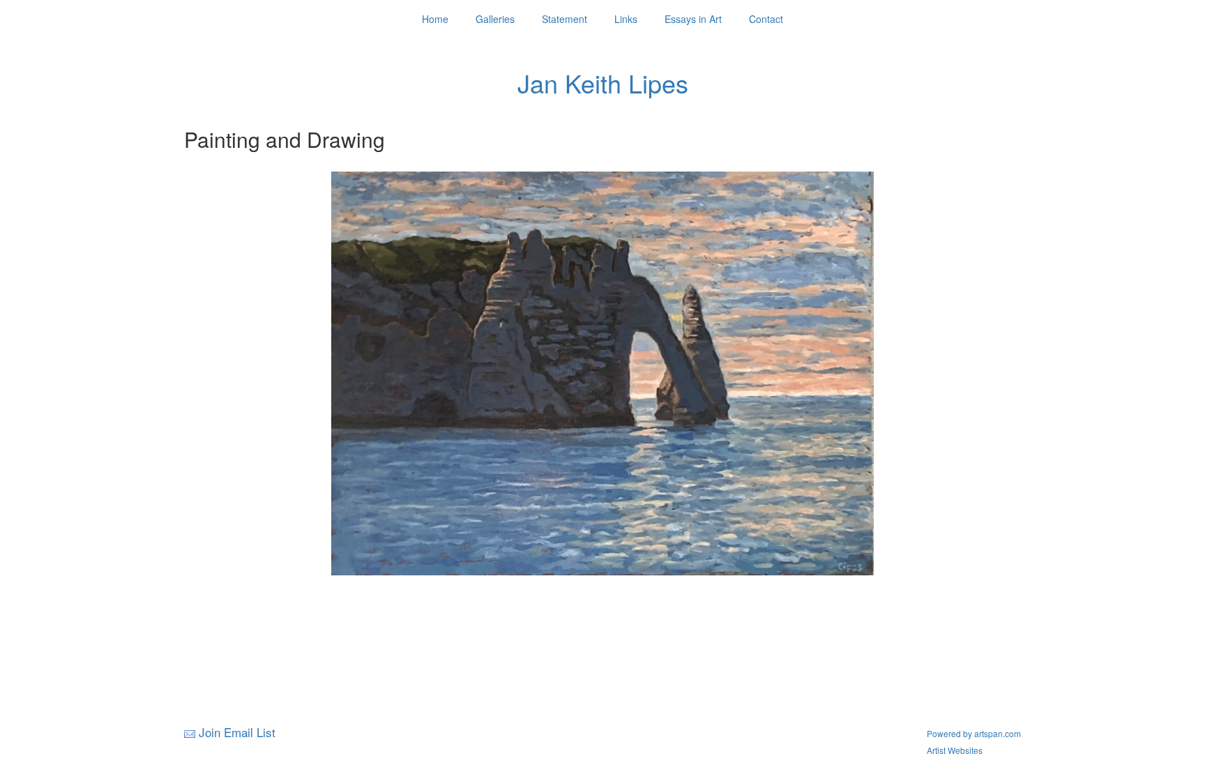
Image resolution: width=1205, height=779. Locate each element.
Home (435, 19)
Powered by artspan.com (974, 733)
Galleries (495, 19)
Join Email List (237, 732)
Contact (766, 19)
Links (625, 19)
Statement (564, 19)
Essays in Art (693, 19)
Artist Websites (955, 750)
